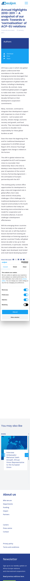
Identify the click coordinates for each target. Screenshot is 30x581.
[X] (16, 260)
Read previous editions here (13, 576)
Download (10, 54)
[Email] (24, 260)
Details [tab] (15, 266)
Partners (6, 514)
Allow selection (15, 317)
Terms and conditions (11, 547)
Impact (5, 511)
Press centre (7, 528)
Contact (6, 532)
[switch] (26, 295)
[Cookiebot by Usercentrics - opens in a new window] (21, 262)
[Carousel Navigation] (15, 455)
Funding (6, 507)
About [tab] (24, 266)
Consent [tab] (5, 266)
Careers (6, 525)
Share (8, 58)
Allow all (15, 312)
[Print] (21, 260)
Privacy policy (8, 544)
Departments (8, 504)
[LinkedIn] (18, 260)
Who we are (7, 500)
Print (8, 56)
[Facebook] (13, 260)
